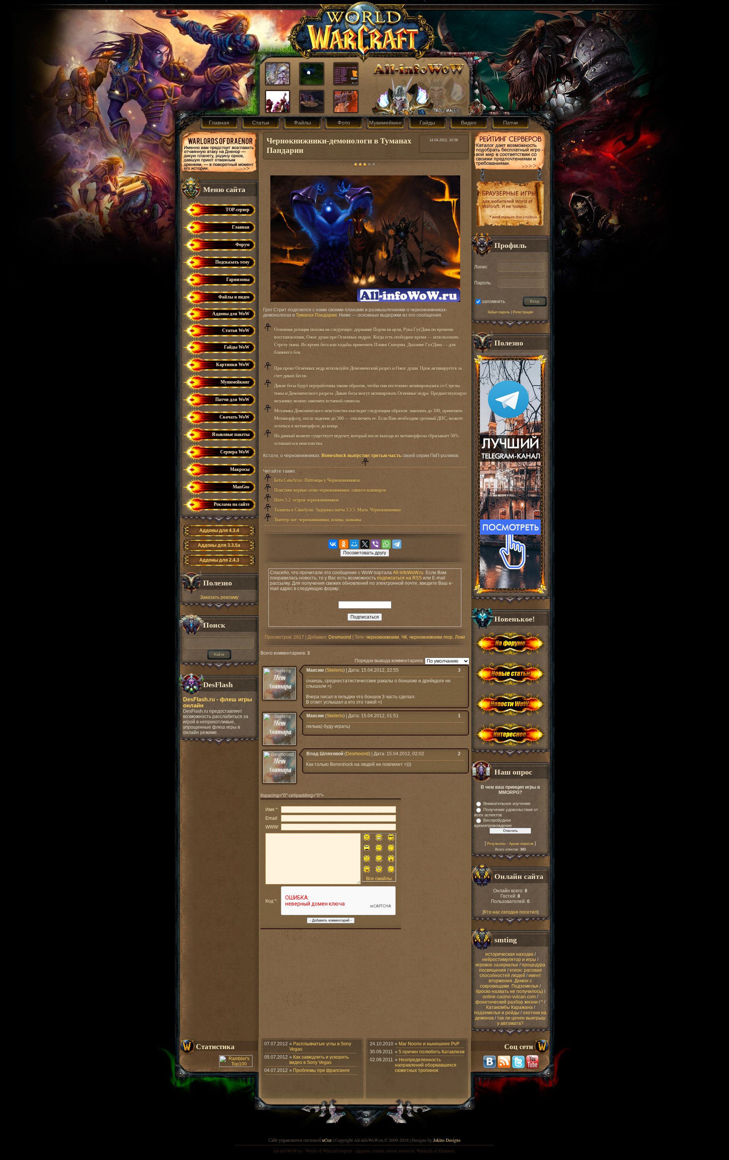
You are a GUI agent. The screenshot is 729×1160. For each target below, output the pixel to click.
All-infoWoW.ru (408, 572)
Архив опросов (521, 844)
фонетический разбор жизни (506, 1002)
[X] (364, 544)
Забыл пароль (499, 312)
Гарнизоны (237, 279)
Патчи (510, 123)
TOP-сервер (237, 209)
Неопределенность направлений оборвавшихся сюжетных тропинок (425, 1065)
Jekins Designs (447, 1140)
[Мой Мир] (354, 544)
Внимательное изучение (506, 803)
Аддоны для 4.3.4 (219, 530)
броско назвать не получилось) (509, 991)
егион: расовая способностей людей (511, 972)
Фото (344, 123)
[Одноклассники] (343, 544)
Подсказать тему (232, 262)
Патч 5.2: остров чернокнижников (306, 500)
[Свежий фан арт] (277, 82)
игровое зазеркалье (496, 964)
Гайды (427, 123)
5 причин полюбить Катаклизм (431, 1051)
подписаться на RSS (399, 578)
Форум (242, 244)
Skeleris (335, 670)
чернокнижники (382, 637)
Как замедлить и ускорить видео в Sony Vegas (319, 1059)
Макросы (239, 469)
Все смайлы (379, 878)
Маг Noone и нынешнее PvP (429, 1043)
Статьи (260, 123)
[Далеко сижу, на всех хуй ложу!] (346, 110)
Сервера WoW (234, 452)
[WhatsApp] (386, 544)
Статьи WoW (235, 330)
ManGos (241, 486)
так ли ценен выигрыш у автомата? (521, 1020)
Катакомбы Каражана (509, 1007)
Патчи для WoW (232, 399)
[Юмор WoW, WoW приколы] (346, 82)
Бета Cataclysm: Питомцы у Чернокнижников (317, 480)
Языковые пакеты (230, 434)
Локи (460, 637)
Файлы (302, 123)
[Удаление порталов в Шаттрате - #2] (311, 110)
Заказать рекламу (219, 597)
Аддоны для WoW (230, 313)
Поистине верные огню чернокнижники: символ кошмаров (330, 490)
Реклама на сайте (231, 504)
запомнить (493, 301)
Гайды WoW (236, 347)
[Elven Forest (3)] (311, 82)
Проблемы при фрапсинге (321, 1070)
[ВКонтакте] (333, 544)
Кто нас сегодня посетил (510, 912)
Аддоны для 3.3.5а (219, 545)
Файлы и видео (233, 297)
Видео (469, 123)
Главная (219, 123)
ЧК (404, 637)
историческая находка (509, 954)
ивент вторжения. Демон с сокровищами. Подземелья (510, 981)
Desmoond (339, 637)
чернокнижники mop (431, 637)
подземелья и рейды (496, 1012)
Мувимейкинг (385, 123)
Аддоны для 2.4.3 (219, 560)
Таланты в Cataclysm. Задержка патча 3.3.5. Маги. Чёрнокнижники (337, 510)
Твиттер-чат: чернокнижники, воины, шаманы (317, 519)
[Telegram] (396, 544)
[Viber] (375, 544)
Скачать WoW (234, 417)
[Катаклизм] (277, 110)
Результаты (496, 844)
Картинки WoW (232, 364)
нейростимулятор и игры (509, 959)
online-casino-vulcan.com (509, 996)
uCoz (326, 1140)
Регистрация (523, 312)
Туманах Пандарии (316, 315)
